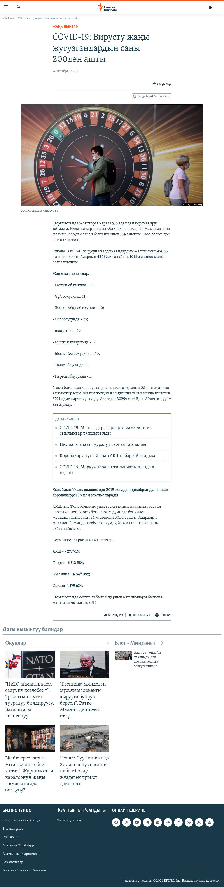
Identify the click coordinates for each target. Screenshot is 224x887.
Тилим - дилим (69, 820)
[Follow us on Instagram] (178, 822)
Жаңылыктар (65, 27)
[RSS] (199, 822)
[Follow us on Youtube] (137, 822)
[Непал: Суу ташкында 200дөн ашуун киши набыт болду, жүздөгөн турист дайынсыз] (84, 738)
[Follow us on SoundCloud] (168, 822)
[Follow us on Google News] (158, 822)
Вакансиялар (13, 862)
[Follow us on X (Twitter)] (126, 822)
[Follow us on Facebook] (116, 822)
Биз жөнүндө (13, 829)
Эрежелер (10, 837)
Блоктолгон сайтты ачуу (21, 820)
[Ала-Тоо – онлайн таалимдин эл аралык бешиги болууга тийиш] (123, 655)
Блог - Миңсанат (135, 643)
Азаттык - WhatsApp (18, 845)
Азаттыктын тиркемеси (21, 854)
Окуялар (15, 643)
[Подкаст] (209, 822)
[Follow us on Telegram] (147, 822)
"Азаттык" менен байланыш (24, 870)
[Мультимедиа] (210, 7)
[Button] (162, 84)
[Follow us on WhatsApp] (189, 822)
